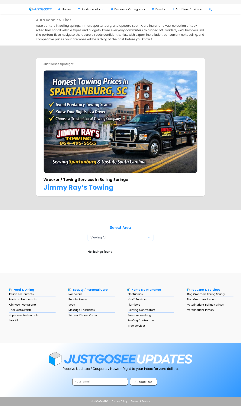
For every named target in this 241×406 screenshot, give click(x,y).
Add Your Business (189, 9)
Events (160, 9)
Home (66, 9)
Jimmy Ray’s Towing (78, 187)
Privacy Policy (119, 401)
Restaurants (90, 9)
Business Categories (129, 9)
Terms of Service (140, 401)
